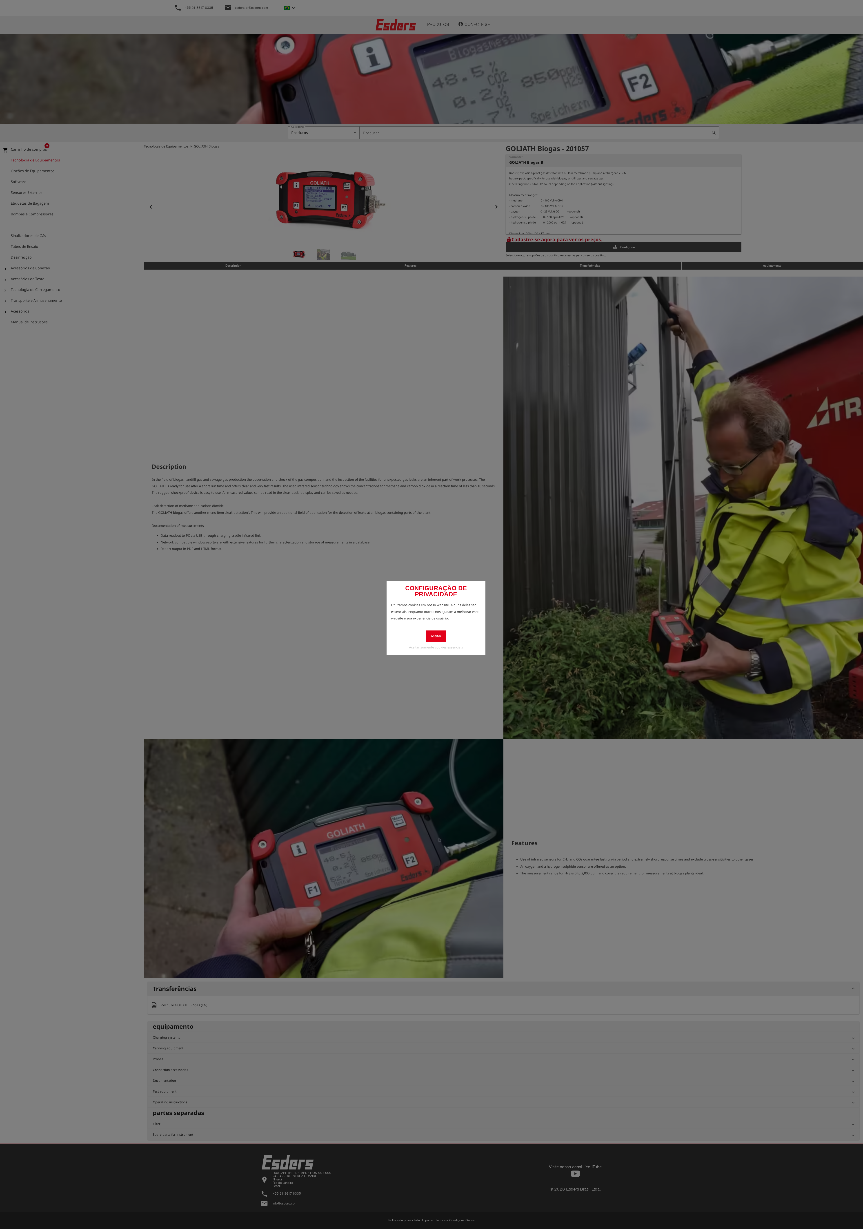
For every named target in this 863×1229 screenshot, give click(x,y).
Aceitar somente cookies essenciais (436, 647)
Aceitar (436, 636)
